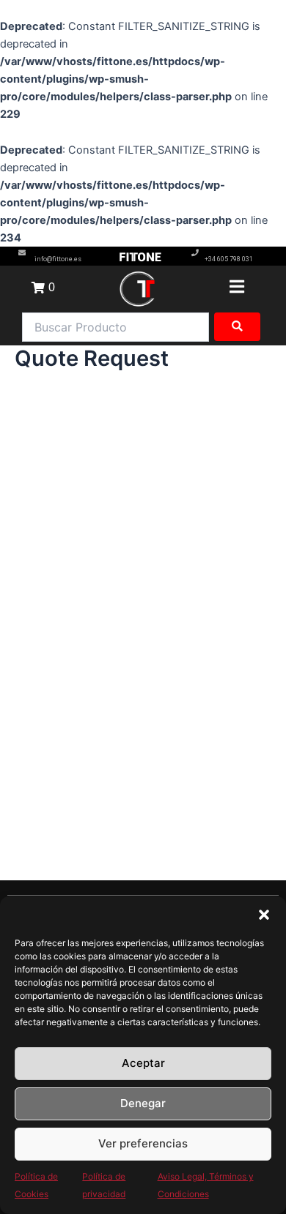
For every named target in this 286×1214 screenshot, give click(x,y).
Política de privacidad (103, 1185)
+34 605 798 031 (229, 259)
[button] (264, 914)
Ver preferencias (143, 1143)
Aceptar (143, 1063)
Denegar (143, 1103)
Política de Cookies (36, 1185)
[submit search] (237, 326)
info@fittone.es (57, 259)
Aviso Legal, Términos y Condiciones (206, 1185)
